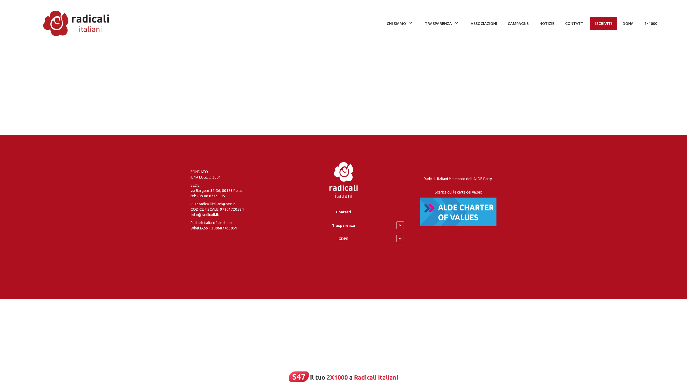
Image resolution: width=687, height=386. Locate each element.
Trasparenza (438, 23)
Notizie (546, 23)
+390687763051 (223, 228)
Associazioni (484, 23)
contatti (574, 23)
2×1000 (650, 23)
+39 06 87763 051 (212, 196)
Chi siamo (396, 23)
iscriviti (603, 23)
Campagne (518, 23)
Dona (628, 23)
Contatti (343, 212)
